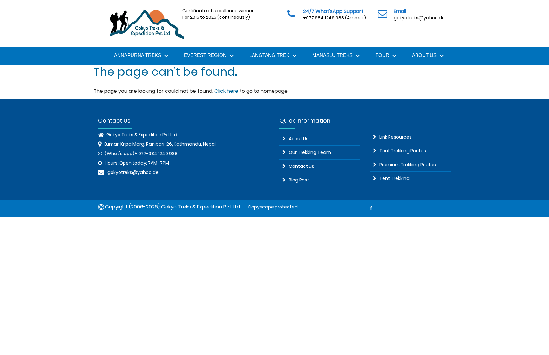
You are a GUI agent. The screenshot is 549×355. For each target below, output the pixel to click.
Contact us (301, 166)
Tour (382, 55)
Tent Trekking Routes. (403, 150)
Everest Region (205, 55)
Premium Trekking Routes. (408, 164)
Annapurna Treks (137, 55)
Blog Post (299, 180)
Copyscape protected (272, 207)
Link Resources (395, 137)
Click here (226, 91)
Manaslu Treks (332, 55)
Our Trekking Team (310, 152)
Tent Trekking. (394, 178)
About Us (424, 55)
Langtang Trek (269, 55)
